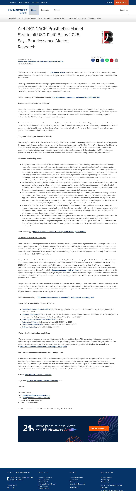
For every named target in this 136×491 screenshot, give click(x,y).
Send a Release (121, 2)
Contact (57, 10)
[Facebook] (11, 488)
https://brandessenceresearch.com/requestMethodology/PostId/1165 (59, 232)
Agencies (44, 2)
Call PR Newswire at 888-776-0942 (21, 478)
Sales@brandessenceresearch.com (36, 398)
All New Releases (106, 478)
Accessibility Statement (77, 484)
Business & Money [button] (29, 18)
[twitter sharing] (97, 61)
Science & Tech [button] (44, 18)
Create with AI (43, 482)
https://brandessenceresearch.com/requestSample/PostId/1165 (76, 97)
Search (122, 10)
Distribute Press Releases (47, 484)
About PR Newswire (76, 478)
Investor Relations (24, 2)
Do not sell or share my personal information (111, 486)
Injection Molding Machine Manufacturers (42, 381)
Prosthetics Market (58, 72)
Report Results (43, 486)
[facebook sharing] (93, 61)
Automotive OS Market (30, 322)
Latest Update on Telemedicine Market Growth (39, 319)
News (33, 10)
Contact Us (11, 485)
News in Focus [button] (14, 18)
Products (45, 10)
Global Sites (74, 487)
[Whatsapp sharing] (107, 61)
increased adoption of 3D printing (65, 270)
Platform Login (105, 480)
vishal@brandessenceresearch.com (36, 395)
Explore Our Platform (45, 478)
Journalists (35, 2)
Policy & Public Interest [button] (77, 18)
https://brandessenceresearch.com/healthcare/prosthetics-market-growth (66, 297)
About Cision (74, 480)
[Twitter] (13, 488)
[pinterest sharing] (111, 61)
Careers (72, 482)
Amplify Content (44, 488)
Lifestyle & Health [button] (59, 18)
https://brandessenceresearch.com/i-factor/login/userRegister (43, 346)
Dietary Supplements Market (32, 324)
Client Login (109, 2)
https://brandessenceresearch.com (38, 375)
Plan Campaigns (44, 480)
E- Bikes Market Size (29, 327)
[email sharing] (116, 61)
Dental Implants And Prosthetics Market (36, 309)
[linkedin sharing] (102, 61)
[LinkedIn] (8, 488)
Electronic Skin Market (30, 314)
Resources (12, 2)
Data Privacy (105, 482)
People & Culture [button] (95, 18)
